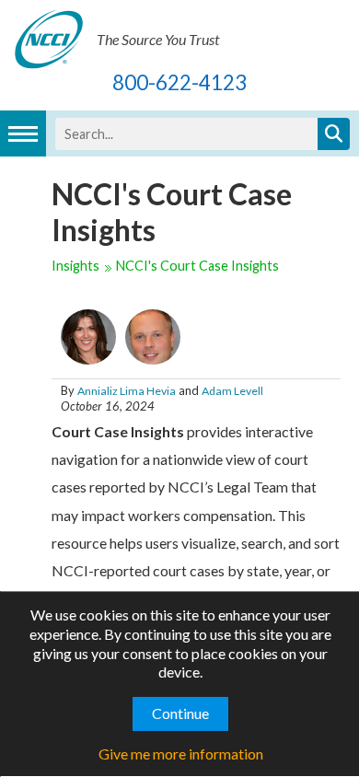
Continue (180, 713)
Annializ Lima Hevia (126, 391)
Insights (75, 265)
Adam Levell (232, 391)
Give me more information (180, 753)
